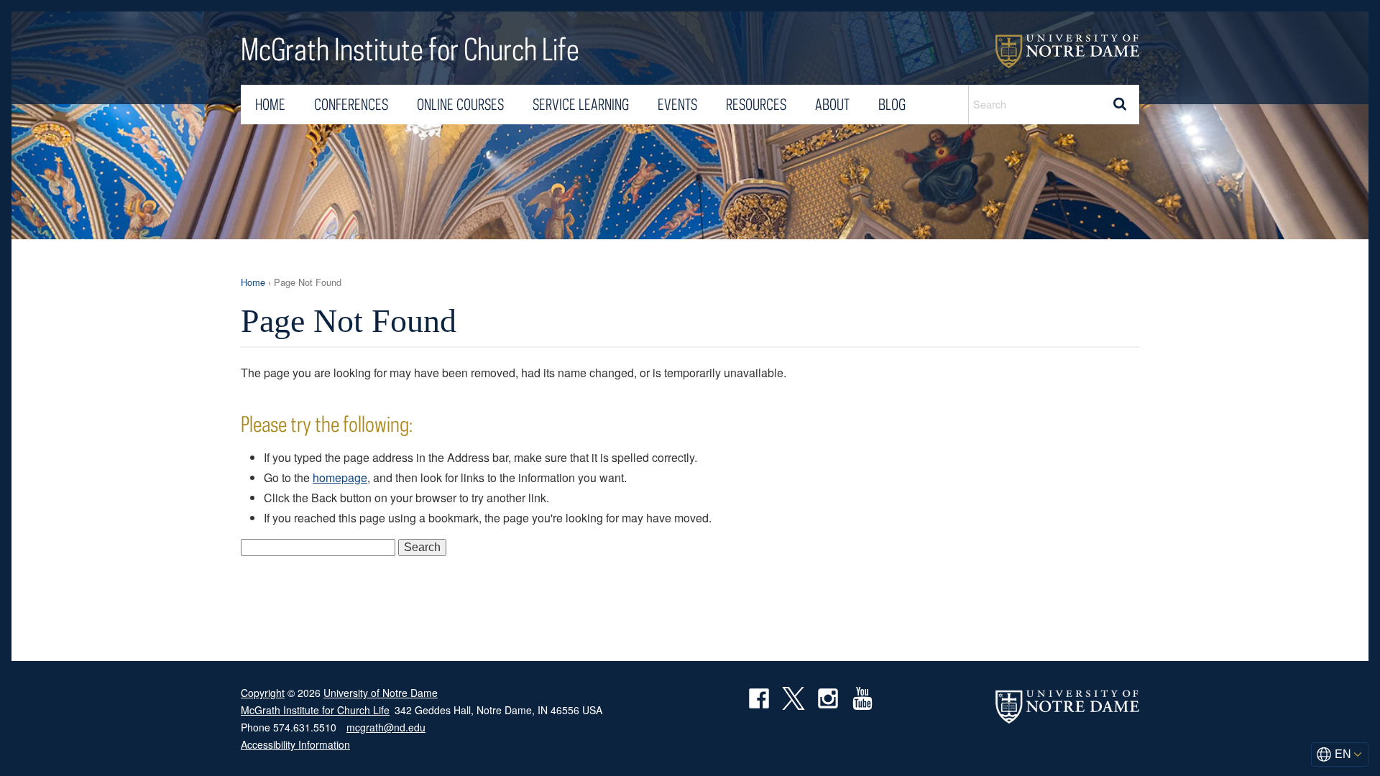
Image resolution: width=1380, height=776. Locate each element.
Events (677, 104)
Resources (756, 104)
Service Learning (581, 104)
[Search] (1120, 104)
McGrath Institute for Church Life (410, 50)
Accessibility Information (295, 744)
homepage (340, 477)
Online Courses (460, 104)
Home (270, 104)
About (832, 104)
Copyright (263, 692)
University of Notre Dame (1067, 51)
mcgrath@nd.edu (386, 727)
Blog (892, 104)
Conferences (351, 104)
